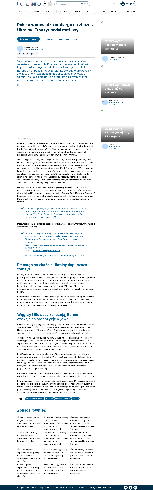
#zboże (75, 399)
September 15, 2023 (69, 255)
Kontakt (82, 487)
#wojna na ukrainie (62, 399)
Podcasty (114, 11)
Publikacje (64, 11)
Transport (35, 11)
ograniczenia (48, 143)
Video (102, 11)
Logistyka (48, 11)
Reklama (131, 11)
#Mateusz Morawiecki (34, 399)
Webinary (90, 11)
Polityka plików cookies (100, 487)
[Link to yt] (126, 488)
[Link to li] (135, 488)
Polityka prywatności (26, 487)
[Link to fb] (130, 488)
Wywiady (77, 11)
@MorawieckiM (64, 236)
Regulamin (44, 487)
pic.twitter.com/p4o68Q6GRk (46, 250)
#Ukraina (49, 399)
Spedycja (22, 11)
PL (114, 4)
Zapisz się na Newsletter (64, 487)
